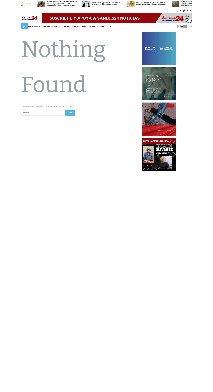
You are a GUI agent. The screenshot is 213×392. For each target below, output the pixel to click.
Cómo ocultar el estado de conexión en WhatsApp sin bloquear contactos (94, 3)
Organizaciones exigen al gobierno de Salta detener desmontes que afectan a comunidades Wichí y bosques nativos (50, 3)
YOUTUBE (66, 26)
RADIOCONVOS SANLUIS (51, 26)
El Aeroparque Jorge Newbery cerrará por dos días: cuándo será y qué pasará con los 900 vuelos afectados (185, 3)
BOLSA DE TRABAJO (104, 26)
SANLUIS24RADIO (34, 26)
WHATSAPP (76, 26)
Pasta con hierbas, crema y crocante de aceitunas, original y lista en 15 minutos (139, 3)
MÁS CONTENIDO (88, 26)
